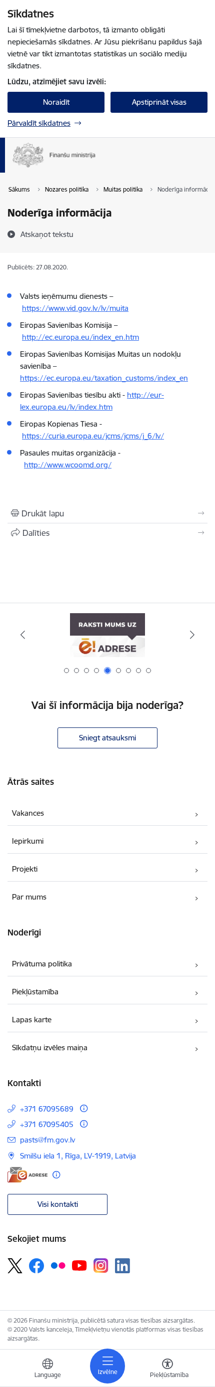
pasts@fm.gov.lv (47, 1140)
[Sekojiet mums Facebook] (36, 1265)
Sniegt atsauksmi (107, 737)
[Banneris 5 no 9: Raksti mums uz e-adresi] (107, 635)
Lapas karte (32, 1019)
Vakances (28, 813)
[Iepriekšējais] (23, 634)
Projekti (25, 869)
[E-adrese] (28, 1174)
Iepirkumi (28, 841)
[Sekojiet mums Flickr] (58, 1265)
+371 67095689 (47, 1109)
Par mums (29, 897)
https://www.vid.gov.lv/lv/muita (75, 308)
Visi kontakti (58, 1204)
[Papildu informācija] (84, 1108)
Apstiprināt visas (159, 102)
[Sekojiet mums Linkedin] (122, 1265)
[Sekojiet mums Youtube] (79, 1265)
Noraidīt (56, 102)
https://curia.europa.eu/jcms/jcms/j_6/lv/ (93, 436)
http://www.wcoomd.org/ (68, 464)
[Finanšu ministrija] (95, 168)
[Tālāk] (192, 634)
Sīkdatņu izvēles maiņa (50, 1047)
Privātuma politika (42, 963)
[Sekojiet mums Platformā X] (15, 1265)
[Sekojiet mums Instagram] (101, 1265)
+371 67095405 (47, 1124)
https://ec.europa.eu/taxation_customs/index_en (104, 378)
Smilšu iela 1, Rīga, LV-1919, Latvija (78, 1155)
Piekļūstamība (35, 991)
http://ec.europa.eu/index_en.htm (80, 337)
